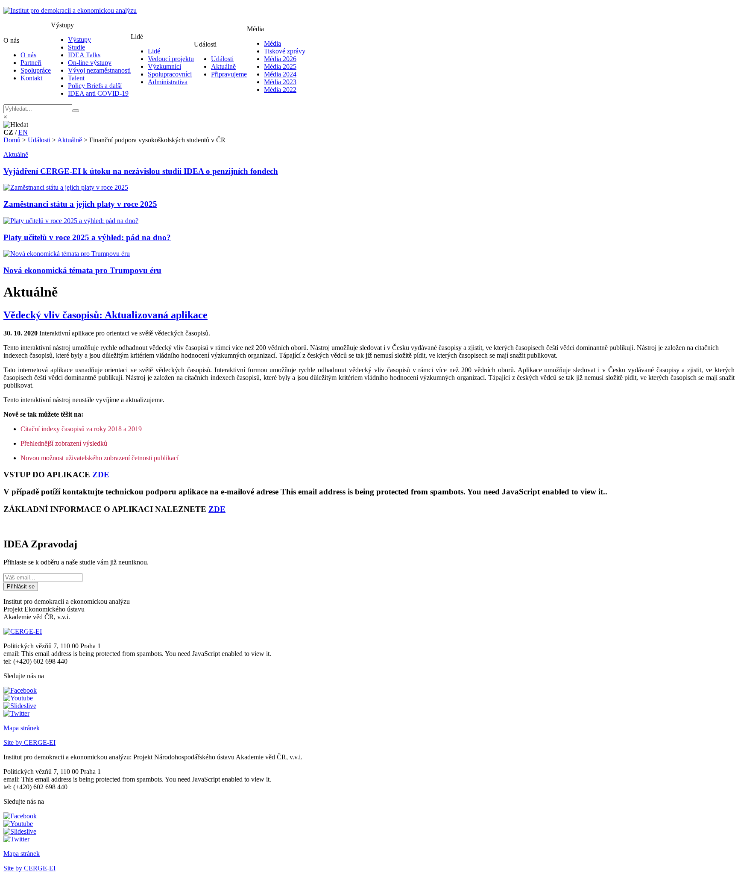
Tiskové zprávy (284, 51)
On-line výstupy (89, 62)
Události (222, 58)
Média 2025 (280, 66)
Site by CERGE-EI (29, 742)
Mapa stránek (21, 728)
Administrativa (167, 81)
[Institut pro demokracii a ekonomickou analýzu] (70, 10)
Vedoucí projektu (171, 58)
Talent (76, 78)
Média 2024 (280, 74)
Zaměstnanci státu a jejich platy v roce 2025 (80, 204)
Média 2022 (280, 89)
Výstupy (79, 39)
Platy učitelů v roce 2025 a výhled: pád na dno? (87, 237)
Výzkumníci (164, 66)
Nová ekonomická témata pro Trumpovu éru (82, 270)
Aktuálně (223, 66)
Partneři (30, 62)
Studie (76, 47)
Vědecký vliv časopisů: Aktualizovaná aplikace (105, 314)
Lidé (154, 51)
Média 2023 (280, 81)
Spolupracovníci (170, 74)
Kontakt (31, 78)
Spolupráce (35, 70)
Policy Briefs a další (95, 85)
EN (23, 132)
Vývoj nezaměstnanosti (99, 70)
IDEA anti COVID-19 (98, 93)
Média (272, 43)
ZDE (100, 474)
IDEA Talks (84, 55)
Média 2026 (280, 58)
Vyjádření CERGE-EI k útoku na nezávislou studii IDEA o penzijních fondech (140, 171)
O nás (28, 55)
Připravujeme (229, 74)
